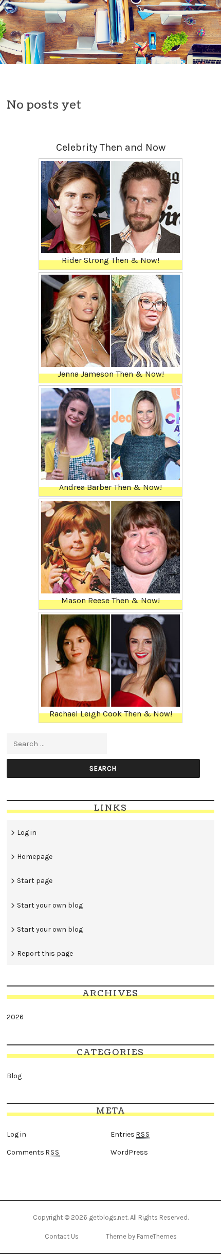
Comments (33, 1152)
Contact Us (62, 1236)
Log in (26, 832)
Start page (34, 880)
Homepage (34, 856)
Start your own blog (50, 905)
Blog (14, 1076)
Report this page (45, 953)
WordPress (129, 1152)
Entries (130, 1134)
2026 (15, 1017)
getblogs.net (108, 1217)
